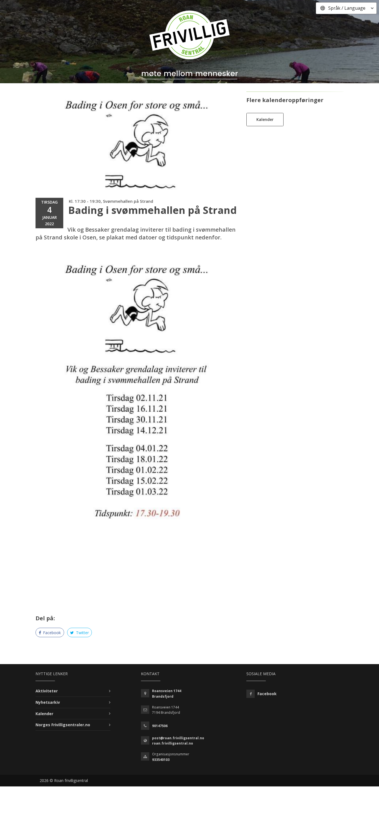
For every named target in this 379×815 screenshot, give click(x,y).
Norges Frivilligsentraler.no (63, 724)
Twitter (82, 632)
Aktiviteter (47, 690)
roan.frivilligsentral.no (172, 743)
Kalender (265, 119)
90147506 (160, 725)
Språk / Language (346, 8)
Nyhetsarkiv (48, 702)
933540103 (161, 759)
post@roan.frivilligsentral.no (178, 738)
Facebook (51, 632)
